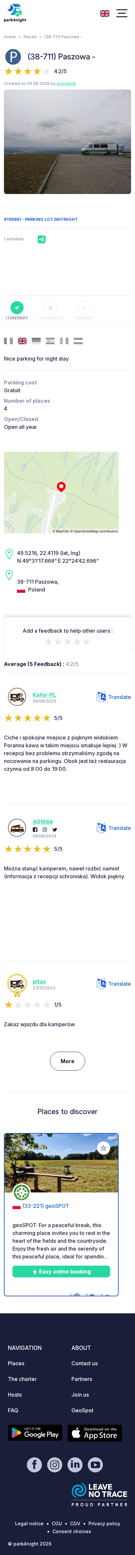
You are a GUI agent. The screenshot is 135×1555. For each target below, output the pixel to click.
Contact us (84, 1363)
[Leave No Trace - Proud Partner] (99, 1494)
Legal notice (29, 1523)
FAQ (13, 1410)
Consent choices (71, 1531)
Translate (119, 697)
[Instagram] (45, 829)
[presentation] (13, 142)
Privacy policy (104, 1523)
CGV (75, 1523)
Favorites (50, 318)
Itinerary (17, 318)
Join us (80, 1394)
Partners (81, 1379)
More (67, 1061)
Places (30, 36)
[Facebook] (35, 829)
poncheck (66, 83)
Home (10, 36)
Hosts (15, 1394)
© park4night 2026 (29, 1544)
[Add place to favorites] (103, 1148)
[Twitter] (54, 829)
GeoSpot (82, 1410)
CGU (57, 1523)
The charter (22, 1379)
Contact (84, 318)
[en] (105, 12)
